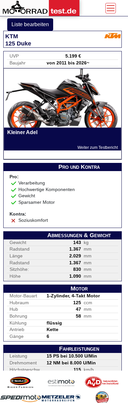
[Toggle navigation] (110, 8)
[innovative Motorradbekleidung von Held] (20, 382)
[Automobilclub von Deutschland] (102, 382)
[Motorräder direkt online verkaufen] (61, 382)
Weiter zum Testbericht (97, 147)
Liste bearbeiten (30, 24)
